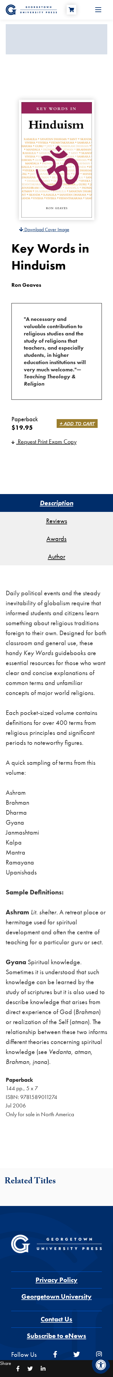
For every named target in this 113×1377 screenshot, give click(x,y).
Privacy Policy (56, 1279)
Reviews (56, 520)
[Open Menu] (98, 10)
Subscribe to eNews (56, 1335)
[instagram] (99, 1354)
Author (56, 556)
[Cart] (71, 10)
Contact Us (56, 1319)
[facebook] (55, 1354)
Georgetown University (56, 1296)
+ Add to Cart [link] (77, 423)
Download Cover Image (46, 229)
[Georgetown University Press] (31, 9)
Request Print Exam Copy (46, 441)
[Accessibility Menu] (101, 1365)
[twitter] (76, 1354)
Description (56, 503)
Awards (56, 538)
